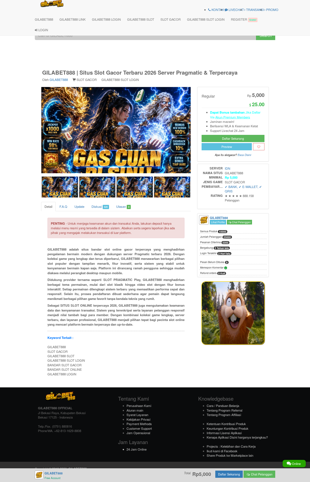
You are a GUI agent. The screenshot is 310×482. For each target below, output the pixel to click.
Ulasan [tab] (122, 206)
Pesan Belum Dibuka (214, 262)
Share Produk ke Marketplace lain (230, 455)
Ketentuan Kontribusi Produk (226, 424)
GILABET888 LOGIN (106, 19)
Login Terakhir (215, 253)
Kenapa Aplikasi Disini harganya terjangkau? (237, 437)
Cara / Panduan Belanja (223, 405)
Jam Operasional (138, 433)
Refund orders (212, 273)
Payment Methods (139, 424)
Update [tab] (79, 206)
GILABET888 (44, 19)
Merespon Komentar (213, 268)
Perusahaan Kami (139, 405)
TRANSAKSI (254, 9)
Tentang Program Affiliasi (224, 414)
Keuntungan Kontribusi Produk (227, 428)
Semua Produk (213, 231)
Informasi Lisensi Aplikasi (224, 433)
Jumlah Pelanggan (215, 237)
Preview (226, 147)
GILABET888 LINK (72, 19)
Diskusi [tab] (100, 206)
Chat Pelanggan (241, 222)
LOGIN (43, 30)
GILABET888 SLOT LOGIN (206, 19)
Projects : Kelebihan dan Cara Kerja (231, 446)
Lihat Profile (218, 222)
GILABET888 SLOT (140, 19)
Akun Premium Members (232, 117)
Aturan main (135, 410)
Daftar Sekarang (233, 138)
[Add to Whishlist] (258, 146)
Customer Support (139, 428)
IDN (227, 168)
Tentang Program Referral (224, 410)
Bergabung (214, 248)
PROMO (271, 9)
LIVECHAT (236, 9)
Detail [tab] (48, 206)
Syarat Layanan (137, 414)
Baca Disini (244, 155)
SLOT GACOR (170, 19)
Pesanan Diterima (214, 242)
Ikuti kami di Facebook (222, 451)
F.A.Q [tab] (63, 206)
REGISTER (243, 19)
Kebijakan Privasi (138, 419)
